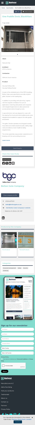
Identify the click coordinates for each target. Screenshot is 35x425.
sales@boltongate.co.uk (13, 204)
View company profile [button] (10, 195)
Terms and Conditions (22, 359)
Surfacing (5, 270)
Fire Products (6, 249)
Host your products (7, 391)
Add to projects (28, 11)
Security (25, 268)
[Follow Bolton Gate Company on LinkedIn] (3, 217)
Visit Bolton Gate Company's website (18, 208)
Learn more (6, 140)
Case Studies (9, 8)
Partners (4, 405)
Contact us (4, 402)
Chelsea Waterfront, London (21, 419)
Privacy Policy (5, 357)
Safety (19, 268)
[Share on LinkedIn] (10, 163)
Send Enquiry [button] (17, 148)
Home (3, 8)
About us (4, 398)
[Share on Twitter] (6, 163)
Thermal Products (24, 249)
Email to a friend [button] (7, 159)
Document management (9, 268)
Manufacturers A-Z (7, 383)
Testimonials (5, 394)
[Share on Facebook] (3, 163)
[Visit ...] (9, 240)
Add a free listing (6, 387)
